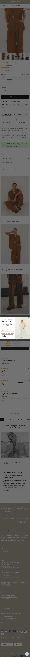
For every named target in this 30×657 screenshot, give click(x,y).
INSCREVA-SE (7, 333)
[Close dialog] (28, 317)
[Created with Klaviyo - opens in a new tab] (15, 339)
